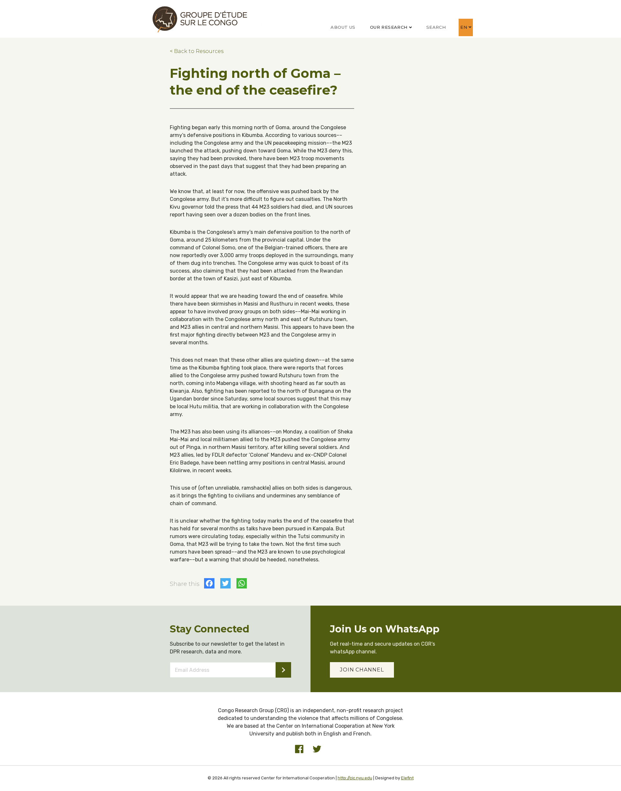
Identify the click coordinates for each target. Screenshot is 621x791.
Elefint (407, 777)
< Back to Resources (196, 51)
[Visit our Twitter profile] (316, 749)
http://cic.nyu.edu (355, 777)
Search (436, 27)
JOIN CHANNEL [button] (362, 670)
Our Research (389, 27)
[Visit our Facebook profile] (299, 749)
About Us (343, 27)
